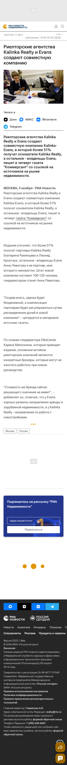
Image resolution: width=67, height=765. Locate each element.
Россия (23, 431)
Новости (9, 627)
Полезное (55, 627)
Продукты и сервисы (52, 633)
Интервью (40, 627)
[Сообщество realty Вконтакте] (38, 606)
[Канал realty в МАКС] (10, 606)
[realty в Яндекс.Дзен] (24, 606)
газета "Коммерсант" (31, 218)
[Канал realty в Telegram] (52, 606)
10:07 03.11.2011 (13, 34)
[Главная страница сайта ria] (4, 26)
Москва (10, 431)
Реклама (29, 633)
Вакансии (9, 648)
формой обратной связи (47, 719)
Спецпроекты (12, 633)
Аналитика (23, 627)
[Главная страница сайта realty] (21, 26)
